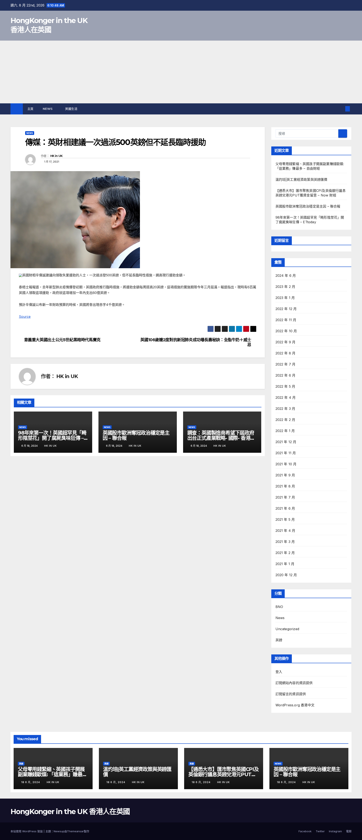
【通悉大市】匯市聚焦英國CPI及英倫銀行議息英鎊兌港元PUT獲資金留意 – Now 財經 (223, 774)
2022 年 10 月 (286, 331)
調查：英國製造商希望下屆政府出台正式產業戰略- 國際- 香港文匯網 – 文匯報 (221, 438)
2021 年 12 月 (285, 442)
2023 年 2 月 (285, 287)
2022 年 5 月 (285, 386)
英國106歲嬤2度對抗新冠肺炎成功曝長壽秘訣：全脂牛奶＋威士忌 (195, 342)
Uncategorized (287, 629)
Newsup (59, 831)
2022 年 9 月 (285, 342)
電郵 (349, 831)
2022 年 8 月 (285, 353)
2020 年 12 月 (286, 575)
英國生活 (71, 109)
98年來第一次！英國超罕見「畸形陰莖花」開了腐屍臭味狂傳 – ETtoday (52, 438)
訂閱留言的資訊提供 (290, 694)
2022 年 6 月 (285, 375)
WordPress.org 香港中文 (295, 705)
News (48, 109)
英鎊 (278, 640)
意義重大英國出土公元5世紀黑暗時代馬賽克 (62, 339)
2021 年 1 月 (285, 564)
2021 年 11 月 (285, 453)
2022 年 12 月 (286, 309)
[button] (340, 109)
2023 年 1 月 (285, 298)
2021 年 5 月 (285, 519)
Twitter (320, 831)
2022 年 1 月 (285, 431)
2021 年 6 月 (285, 508)
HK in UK (56, 156)
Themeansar (75, 831)
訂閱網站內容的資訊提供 (294, 683)
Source (25, 316)
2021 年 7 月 (285, 497)
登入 (278, 672)
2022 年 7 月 (285, 364)
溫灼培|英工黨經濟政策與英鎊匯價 (301, 179)
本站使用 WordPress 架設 (27, 831)
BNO (279, 607)
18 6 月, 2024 (31, 782)
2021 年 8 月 (285, 486)
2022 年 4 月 (285, 397)
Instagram (335, 831)
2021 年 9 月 (285, 475)
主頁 (30, 109)
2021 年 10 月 (286, 464)
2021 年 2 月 (285, 553)
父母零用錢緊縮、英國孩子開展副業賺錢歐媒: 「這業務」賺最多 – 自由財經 (52, 774)
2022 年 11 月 (285, 320)
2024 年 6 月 (285, 275)
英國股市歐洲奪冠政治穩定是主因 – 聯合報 (136, 435)
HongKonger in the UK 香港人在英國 (70, 811)
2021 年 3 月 (285, 542)
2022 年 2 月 (285, 420)
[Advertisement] (181, 72)
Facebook (305, 831)
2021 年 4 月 (285, 530)
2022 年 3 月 (285, 409)
